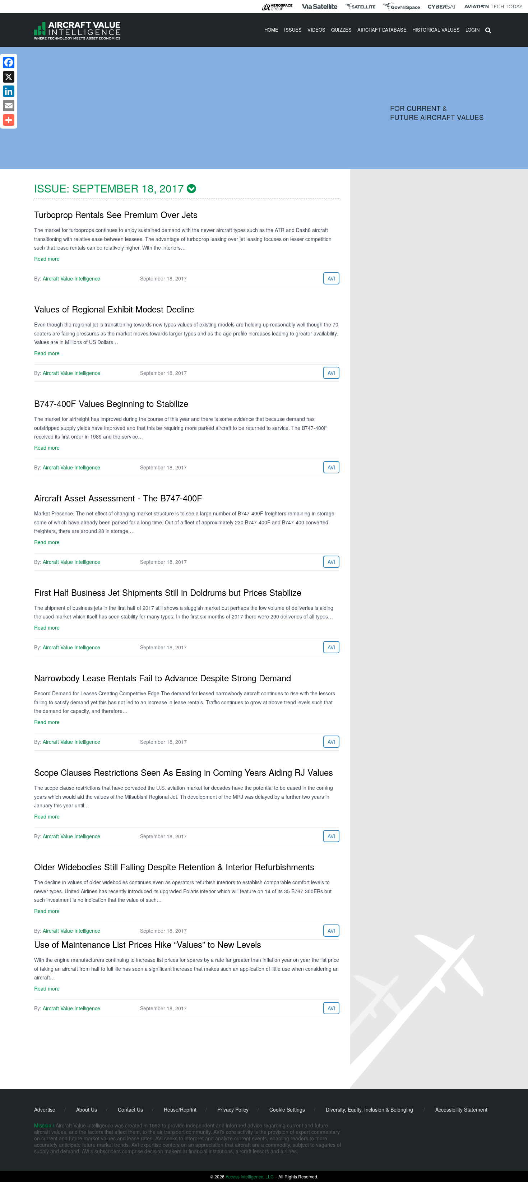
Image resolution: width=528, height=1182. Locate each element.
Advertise (44, 1109)
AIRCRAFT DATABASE (382, 29)
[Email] (8, 105)
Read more (47, 258)
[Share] (8, 120)
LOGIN (473, 29)
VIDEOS (316, 29)
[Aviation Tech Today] (493, 6)
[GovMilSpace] (401, 6)
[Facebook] (8, 62)
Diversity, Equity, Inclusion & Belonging (369, 1109)
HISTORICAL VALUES (436, 29)
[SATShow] (360, 6)
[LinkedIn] (8, 91)
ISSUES (293, 29)
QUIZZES (341, 29)
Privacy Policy (233, 1109)
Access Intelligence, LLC (250, 1176)
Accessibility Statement (461, 1109)
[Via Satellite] (319, 6)
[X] (8, 77)
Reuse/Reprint (180, 1109)
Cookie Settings (287, 1109)
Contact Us (130, 1109)
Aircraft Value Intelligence (71, 278)
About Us (86, 1109)
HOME (271, 29)
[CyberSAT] (442, 7)
